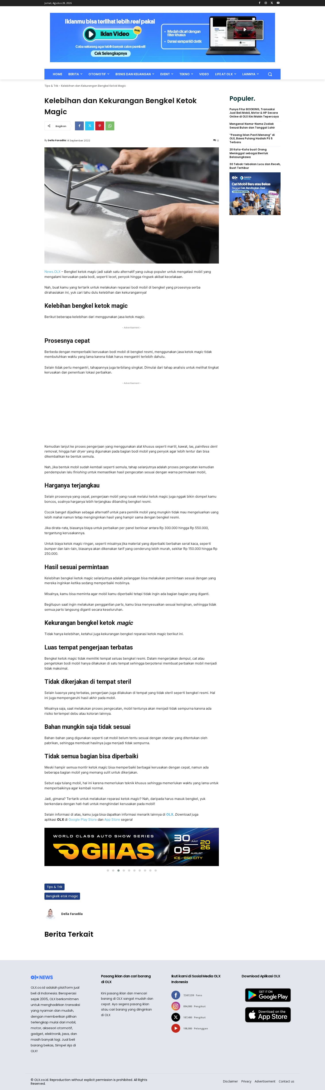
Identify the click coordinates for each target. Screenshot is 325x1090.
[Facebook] (259, 3)
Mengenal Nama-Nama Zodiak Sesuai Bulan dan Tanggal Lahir (252, 125)
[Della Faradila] (50, 914)
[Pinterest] (99, 125)
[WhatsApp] (109, 125)
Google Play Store (83, 819)
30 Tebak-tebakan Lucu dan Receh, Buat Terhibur (255, 166)
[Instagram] (265, 3)
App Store (112, 819)
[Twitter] (271, 3)
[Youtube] (278, 3)
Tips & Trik (51, 86)
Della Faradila (57, 140)
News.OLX (52, 272)
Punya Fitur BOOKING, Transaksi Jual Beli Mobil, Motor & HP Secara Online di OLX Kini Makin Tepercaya (254, 113)
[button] (270, 74)
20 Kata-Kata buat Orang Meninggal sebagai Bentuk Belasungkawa (248, 153)
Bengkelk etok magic (62, 896)
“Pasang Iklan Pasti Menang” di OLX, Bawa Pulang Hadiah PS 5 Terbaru (252, 138)
